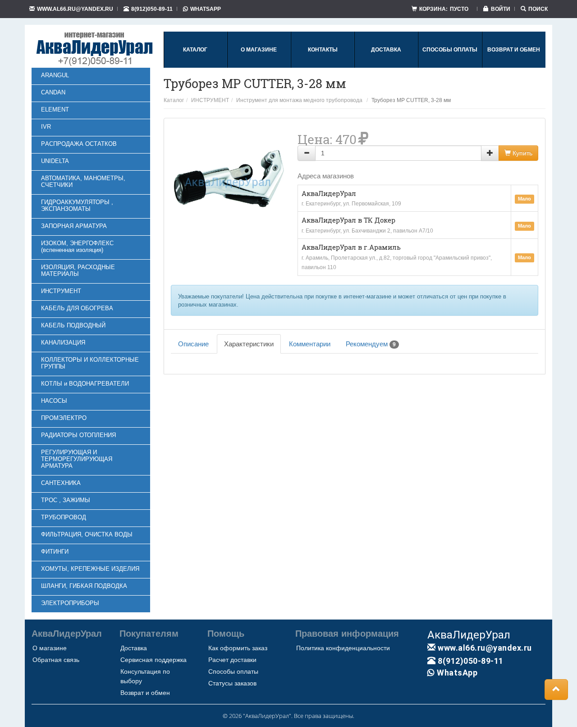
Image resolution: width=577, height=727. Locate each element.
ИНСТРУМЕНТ (61, 291)
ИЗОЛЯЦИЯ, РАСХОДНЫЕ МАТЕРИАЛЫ (78, 270)
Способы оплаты (233, 671)
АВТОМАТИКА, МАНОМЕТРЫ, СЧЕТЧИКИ (83, 181)
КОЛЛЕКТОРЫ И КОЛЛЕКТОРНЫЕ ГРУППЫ (90, 363)
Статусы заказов (232, 683)
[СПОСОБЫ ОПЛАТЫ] (449, 66)
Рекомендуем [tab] (371, 344)
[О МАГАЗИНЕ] (259, 66)
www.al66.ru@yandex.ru (75, 8)
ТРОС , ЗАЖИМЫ (65, 500)
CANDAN (53, 92)
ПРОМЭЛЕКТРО (64, 418)
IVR (46, 126)
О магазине (49, 648)
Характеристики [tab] (249, 344)
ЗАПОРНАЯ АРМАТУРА (74, 226)
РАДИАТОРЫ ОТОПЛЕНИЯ (78, 435)
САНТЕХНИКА (61, 483)
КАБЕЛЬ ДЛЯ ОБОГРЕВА (77, 308)
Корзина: (443, 8)
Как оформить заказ (237, 648)
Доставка (133, 648)
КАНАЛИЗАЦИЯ (63, 342)
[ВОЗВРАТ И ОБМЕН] (513, 66)
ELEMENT (55, 109)
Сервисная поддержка (153, 659)
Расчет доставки (232, 659)
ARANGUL (55, 75)
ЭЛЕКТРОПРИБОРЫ (70, 603)
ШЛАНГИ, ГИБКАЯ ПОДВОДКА (84, 586)
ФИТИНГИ (55, 551)
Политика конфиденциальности (343, 648)
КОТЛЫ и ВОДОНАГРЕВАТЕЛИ (85, 383)
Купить (521, 153)
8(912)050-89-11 (152, 8)
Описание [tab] (193, 344)
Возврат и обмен (145, 692)
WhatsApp (205, 8)
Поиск (538, 8)
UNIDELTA (55, 161)
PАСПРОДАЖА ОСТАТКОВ (79, 143)
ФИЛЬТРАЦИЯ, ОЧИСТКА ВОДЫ (87, 534)
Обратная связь (55, 659)
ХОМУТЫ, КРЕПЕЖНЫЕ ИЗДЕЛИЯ (90, 568)
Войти (500, 8)
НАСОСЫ (54, 400)
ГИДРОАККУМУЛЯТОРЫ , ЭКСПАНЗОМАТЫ (77, 205)
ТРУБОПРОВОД (63, 517)
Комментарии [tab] (309, 344)
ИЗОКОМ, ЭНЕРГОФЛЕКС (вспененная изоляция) (77, 246)
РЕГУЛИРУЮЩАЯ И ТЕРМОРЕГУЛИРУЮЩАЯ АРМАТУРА (76, 459)
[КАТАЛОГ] (195, 66)
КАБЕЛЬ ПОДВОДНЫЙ (73, 325)
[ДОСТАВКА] (386, 66)
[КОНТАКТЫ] (323, 66)
